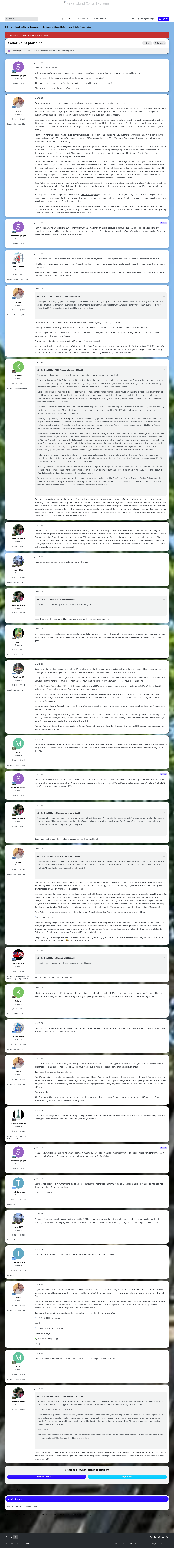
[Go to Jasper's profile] (18, 633)
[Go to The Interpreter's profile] (18, 1183)
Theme (109, 1544)
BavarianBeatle (18, 538)
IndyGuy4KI (18, 1036)
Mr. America (18, 963)
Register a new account (46, 1477)
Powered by (158, 1544)
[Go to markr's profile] (18, 743)
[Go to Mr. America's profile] (18, 954)
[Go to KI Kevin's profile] (18, 366)
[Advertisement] (87, 1525)
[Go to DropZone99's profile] (18, 668)
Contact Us (10, 1544)
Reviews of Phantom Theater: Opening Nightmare (29, 35)
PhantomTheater (18, 1123)
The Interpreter (18, 1192)
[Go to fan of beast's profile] (18, 258)
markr (18, 752)
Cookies (19, 1544)
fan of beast (18, 267)
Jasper (18, 642)
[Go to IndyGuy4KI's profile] (18, 1027)
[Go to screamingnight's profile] (9, 51)
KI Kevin (18, 375)
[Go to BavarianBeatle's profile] (18, 529)
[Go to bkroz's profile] (18, 102)
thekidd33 (18, 570)
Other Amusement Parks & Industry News (57, 51)
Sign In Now (127, 1477)
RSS (28, 1544)
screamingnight (17, 51)
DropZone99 (18, 677)
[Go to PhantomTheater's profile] (18, 1114)
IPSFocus (117, 1544)
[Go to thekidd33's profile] (18, 561)
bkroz (18, 111)
